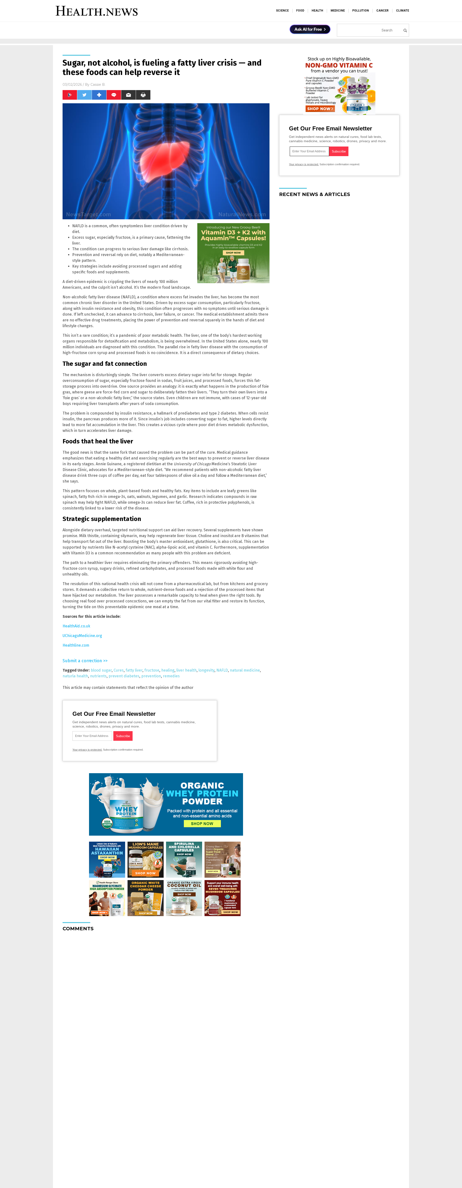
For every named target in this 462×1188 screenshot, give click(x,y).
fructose (151, 670)
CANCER (382, 10)
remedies (171, 676)
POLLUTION (360, 10)
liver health (186, 670)
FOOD (300, 10)
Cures (119, 670)
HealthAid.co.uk (76, 626)
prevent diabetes (124, 676)
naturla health (75, 676)
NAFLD (222, 670)
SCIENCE (282, 10)
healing (167, 670)
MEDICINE (338, 10)
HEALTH (317, 10)
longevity (206, 670)
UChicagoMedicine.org (82, 635)
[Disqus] (166, 995)
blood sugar (101, 670)
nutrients (98, 676)
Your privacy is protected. (87, 749)
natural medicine (245, 670)
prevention (151, 676)
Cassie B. (97, 84)
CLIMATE (402, 10)
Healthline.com (76, 645)
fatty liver (134, 670)
